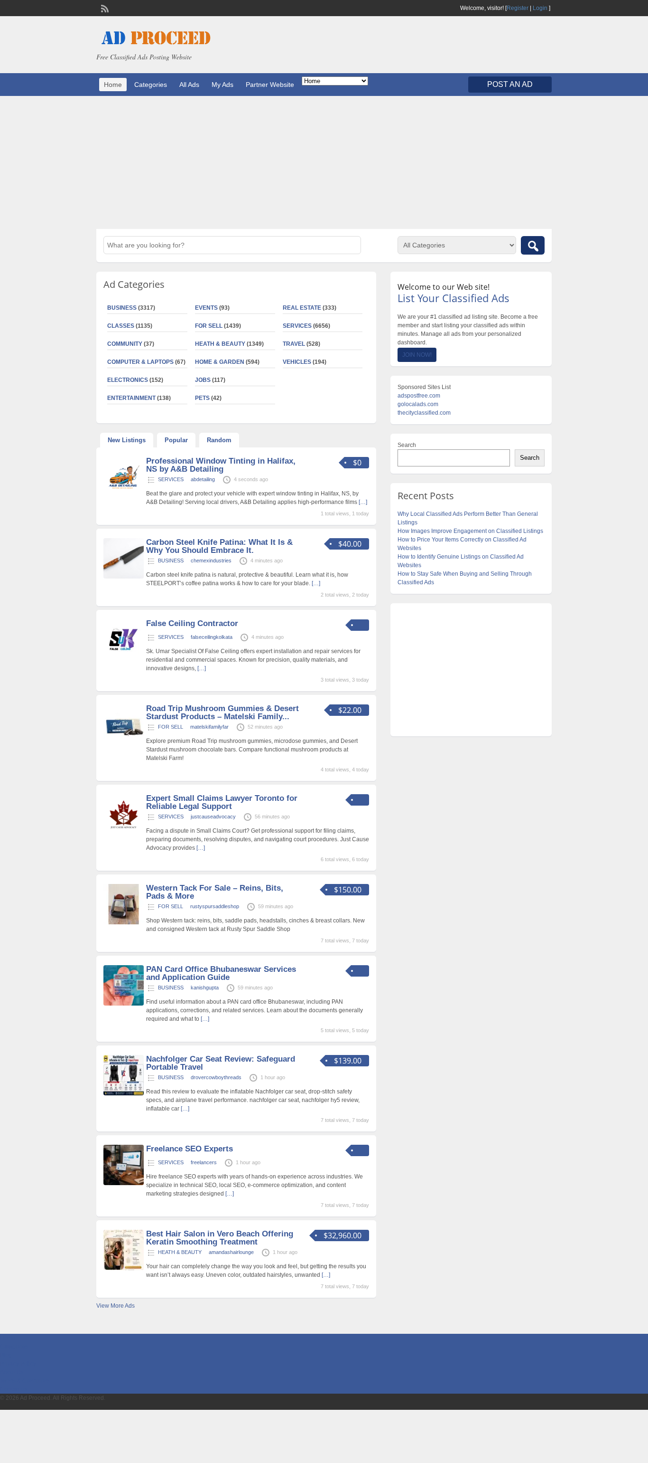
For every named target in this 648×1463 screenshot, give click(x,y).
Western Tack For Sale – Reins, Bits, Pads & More (214, 892)
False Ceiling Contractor (192, 623)
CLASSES (120, 326)
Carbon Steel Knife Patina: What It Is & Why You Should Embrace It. (219, 546)
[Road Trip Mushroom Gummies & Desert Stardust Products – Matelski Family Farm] (123, 743)
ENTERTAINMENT (131, 398)
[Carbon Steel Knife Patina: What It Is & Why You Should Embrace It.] (123, 576)
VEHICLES (297, 362)
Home (113, 84)
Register (517, 8)
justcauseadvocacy (213, 816)
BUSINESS (122, 307)
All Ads (189, 84)
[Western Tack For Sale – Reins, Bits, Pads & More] (123, 922)
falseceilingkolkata (211, 637)
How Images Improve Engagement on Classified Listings (470, 531)
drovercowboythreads (216, 1077)
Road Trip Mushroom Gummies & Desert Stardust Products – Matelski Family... (222, 712)
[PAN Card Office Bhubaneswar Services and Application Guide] (123, 1003)
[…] (363, 502)
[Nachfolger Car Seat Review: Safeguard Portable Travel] (123, 1093)
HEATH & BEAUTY (220, 344)
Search (407, 445)
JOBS (203, 380)
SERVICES (297, 326)
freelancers (204, 1162)
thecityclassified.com (424, 412)
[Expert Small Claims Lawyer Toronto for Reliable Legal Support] (123, 832)
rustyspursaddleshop (214, 906)
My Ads (222, 84)
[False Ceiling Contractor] (123, 658)
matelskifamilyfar (209, 727)
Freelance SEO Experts (189, 1148)
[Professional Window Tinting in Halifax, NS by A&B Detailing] (123, 495)
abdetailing (203, 479)
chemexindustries (211, 560)
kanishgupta (205, 987)
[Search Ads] (533, 245)
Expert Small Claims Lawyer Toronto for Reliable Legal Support (221, 802)
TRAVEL (294, 344)
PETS (202, 398)
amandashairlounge (231, 1252)
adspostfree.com (419, 395)
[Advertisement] (324, 162)
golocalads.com (418, 404)
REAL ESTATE (302, 307)
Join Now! (417, 355)
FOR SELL (208, 326)
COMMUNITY (124, 344)
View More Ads (115, 1305)
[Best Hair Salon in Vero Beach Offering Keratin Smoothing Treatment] (123, 1268)
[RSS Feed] (104, 7)
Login (540, 8)
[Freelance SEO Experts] (123, 1183)
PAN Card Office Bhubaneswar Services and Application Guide (221, 973)
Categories (150, 84)
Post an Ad (510, 84)
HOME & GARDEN (219, 362)
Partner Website (270, 84)
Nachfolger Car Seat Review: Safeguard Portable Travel (220, 1063)
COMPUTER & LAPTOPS (140, 362)
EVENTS (206, 307)
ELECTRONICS (127, 380)
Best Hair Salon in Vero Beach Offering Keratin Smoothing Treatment (219, 1237)
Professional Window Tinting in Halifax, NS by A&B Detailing (221, 465)
